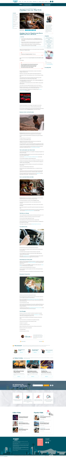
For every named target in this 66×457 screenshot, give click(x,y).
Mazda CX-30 (38, 173)
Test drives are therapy (15, 21)
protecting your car (37, 314)
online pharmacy (42, 455)
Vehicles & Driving (49, 47)
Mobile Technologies (49, 42)
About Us (43, 1)
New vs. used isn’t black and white (15, 19)
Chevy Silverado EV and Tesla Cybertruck (33, 299)
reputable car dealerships (31, 262)
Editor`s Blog (39, 444)
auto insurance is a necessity (35, 147)
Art (37, 1)
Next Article (40, 341)
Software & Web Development (49, 46)
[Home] (15, 1)
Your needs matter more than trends (15, 17)
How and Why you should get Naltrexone (9, 455)
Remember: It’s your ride (15, 26)
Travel (27, 1)
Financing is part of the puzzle (15, 24)
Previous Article (23, 341)
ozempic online (2, 456)
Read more (21, 352)
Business (20, 1)
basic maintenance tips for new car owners (35, 307)
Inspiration (30, 1)
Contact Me (46, 1)
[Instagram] (50, 1)
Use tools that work (15, 22)
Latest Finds (40, 1)
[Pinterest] (52, 1)
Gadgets (49, 39)
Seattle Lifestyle (34, 1)
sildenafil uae (58, 455)
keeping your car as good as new (29, 210)
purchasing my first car (26, 255)
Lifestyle (25, 1)
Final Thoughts (15, 28)
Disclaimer (39, 442)
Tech (22, 1)
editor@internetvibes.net (48, 440)
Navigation (39, 443)
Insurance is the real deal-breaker (15, 15)
